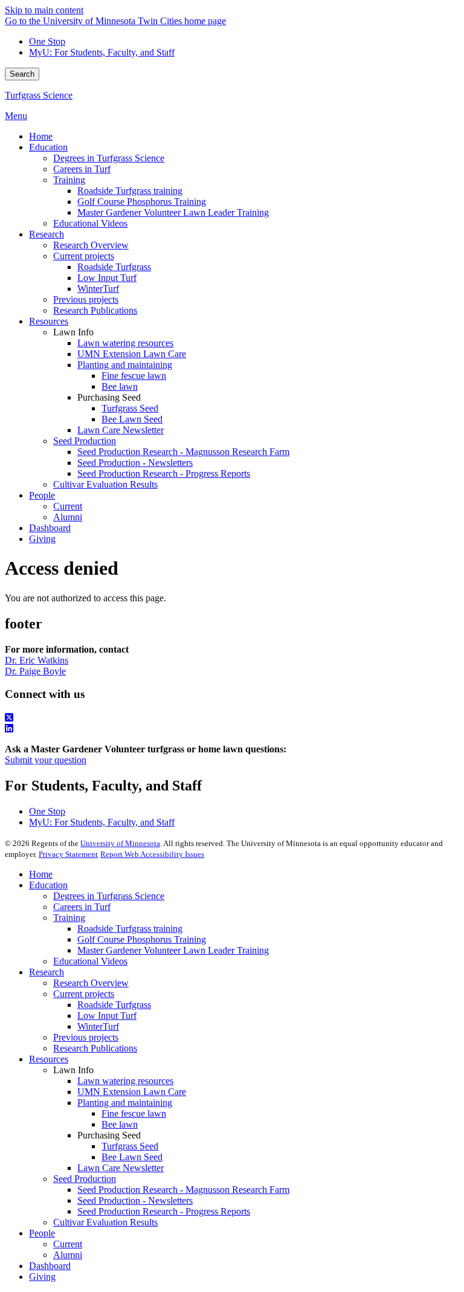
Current (67, 1244)
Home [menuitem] (41, 136)
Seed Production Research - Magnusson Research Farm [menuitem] (183, 452)
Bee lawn (120, 1124)
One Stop (47, 41)
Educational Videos (90, 961)
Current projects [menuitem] (83, 256)
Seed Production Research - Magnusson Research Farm (183, 1189)
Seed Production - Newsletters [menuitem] (135, 462)
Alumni (67, 1255)
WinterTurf (98, 1026)
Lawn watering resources (125, 1081)
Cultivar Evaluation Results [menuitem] (105, 484)
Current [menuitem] (67, 506)
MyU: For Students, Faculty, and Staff (102, 52)
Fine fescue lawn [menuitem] (134, 375)
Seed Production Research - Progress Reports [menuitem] (163, 473)
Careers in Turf (82, 907)
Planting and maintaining (124, 1102)
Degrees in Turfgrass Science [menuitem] (108, 158)
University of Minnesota (120, 843)
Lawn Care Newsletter (120, 1168)
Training (69, 917)
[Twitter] (232, 717)
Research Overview (91, 983)
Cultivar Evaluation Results (105, 1222)
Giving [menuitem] (42, 539)
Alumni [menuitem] (67, 517)
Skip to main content (44, 10)
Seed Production (84, 1179)
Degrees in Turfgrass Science (108, 896)
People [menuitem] (42, 495)
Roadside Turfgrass (114, 1005)
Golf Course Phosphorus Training (141, 939)
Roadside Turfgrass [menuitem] (114, 267)
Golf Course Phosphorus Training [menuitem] (141, 201)
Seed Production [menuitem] (84, 441)
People (42, 1233)
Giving (42, 1276)
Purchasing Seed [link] (109, 397)
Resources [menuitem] (48, 321)
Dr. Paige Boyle (35, 671)
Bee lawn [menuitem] (120, 386)
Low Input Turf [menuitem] (107, 278)
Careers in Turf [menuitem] (82, 169)
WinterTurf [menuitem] (98, 288)
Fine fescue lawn (134, 1113)
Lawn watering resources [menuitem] (125, 343)
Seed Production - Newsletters (135, 1200)
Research (46, 972)
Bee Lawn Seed (132, 1157)
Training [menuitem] (69, 180)
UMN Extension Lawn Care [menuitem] (131, 354)
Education (48, 885)
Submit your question (45, 760)
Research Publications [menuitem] (95, 310)
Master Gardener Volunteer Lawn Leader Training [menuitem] (173, 212)
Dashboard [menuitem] (50, 528)
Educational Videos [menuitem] (90, 223)
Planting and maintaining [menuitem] (124, 365)
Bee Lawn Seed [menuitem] (132, 419)
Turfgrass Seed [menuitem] (130, 408)
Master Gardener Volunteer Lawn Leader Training (173, 950)
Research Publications (95, 1048)
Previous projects (85, 1037)
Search (22, 74)
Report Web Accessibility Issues (152, 854)
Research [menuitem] (46, 234)
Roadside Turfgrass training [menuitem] (129, 191)
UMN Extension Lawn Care (131, 1092)
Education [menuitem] (48, 147)
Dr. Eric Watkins (36, 660)
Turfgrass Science (38, 95)
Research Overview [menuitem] (91, 245)
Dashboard (50, 1266)
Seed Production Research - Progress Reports (163, 1211)
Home (41, 874)
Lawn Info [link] (73, 332)
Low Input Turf (107, 1015)
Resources (48, 1059)
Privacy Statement (68, 854)
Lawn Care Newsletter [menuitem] (120, 430)
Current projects (83, 994)
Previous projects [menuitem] (85, 299)
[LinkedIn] (232, 728)
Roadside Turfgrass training (129, 928)
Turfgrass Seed (130, 1146)
